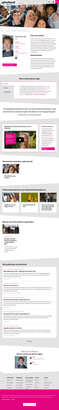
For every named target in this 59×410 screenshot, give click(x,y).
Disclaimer (46, 387)
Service (46, 377)
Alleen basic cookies (6, 399)
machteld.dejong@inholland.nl (21, 53)
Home (2, 30)
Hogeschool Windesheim (37, 92)
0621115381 (17, 48)
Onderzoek (7, 30)
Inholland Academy (29, 384)
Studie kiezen (10, 377)
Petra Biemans (44, 89)
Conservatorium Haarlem (28, 387)
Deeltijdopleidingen (19, 382)
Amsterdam (37, 382)
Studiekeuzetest (9, 380)
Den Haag (36, 387)
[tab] (8, 84)
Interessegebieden (10, 382)
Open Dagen (9, 385)
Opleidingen (19, 377)
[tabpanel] (35, 90)
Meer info (13, 399)
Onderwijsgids (46, 385)
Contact (45, 380)
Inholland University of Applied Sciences (29, 381)
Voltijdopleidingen (19, 380)
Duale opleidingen (19, 385)
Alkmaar (36, 380)
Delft (36, 385)
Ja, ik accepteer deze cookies (29, 404)
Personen (14, 30)
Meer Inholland (29, 377)
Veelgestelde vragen (47, 382)
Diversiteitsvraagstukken (20, 43)
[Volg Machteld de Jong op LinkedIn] (16, 58)
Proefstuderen (9, 387)
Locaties (37, 377)
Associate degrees (19, 387)
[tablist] (8, 90)
